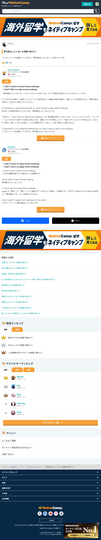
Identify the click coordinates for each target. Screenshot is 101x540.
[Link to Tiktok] (61, 513)
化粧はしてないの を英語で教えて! (15, 262)
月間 (17, 329)
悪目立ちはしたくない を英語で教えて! (17, 296)
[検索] (96, 11)
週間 (5, 329)
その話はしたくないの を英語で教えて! (17, 307)
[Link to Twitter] (40, 513)
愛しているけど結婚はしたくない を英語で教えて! (21, 313)
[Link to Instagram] (56, 513)
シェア (27, 221)
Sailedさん (11, 147)
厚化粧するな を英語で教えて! (13, 285)
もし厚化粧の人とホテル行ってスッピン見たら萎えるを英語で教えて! (28, 279)
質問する (87, 4)
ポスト (77, 221)
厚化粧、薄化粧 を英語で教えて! (14, 273)
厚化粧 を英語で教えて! (11, 290)
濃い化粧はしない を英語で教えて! (15, 268)
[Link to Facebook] (45, 513)
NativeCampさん (14, 70)
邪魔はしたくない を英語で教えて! (15, 302)
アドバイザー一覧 (50, 422)
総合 (29, 369)
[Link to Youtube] (50, 513)
